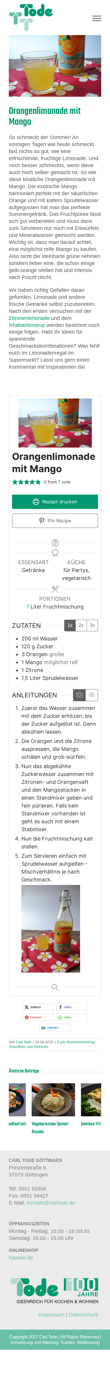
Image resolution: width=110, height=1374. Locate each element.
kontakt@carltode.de (51, 1203)
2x (81, 625)
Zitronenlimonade (29, 318)
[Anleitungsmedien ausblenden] (91, 695)
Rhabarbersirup (27, 325)
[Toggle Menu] (97, 18)
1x (69, 625)
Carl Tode (23, 1042)
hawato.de (21, 1258)
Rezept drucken (59, 502)
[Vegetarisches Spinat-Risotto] (30, 1086)
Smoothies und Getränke (28, 1047)
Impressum (51, 1315)
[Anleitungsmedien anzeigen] (79, 695)
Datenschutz (83, 1315)
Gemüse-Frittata (72, 1124)
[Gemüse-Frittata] (79, 1086)
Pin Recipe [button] (59, 521)
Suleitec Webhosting (79, 1342)
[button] (15, 482)
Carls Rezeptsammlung (76, 1042)
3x (92, 625)
